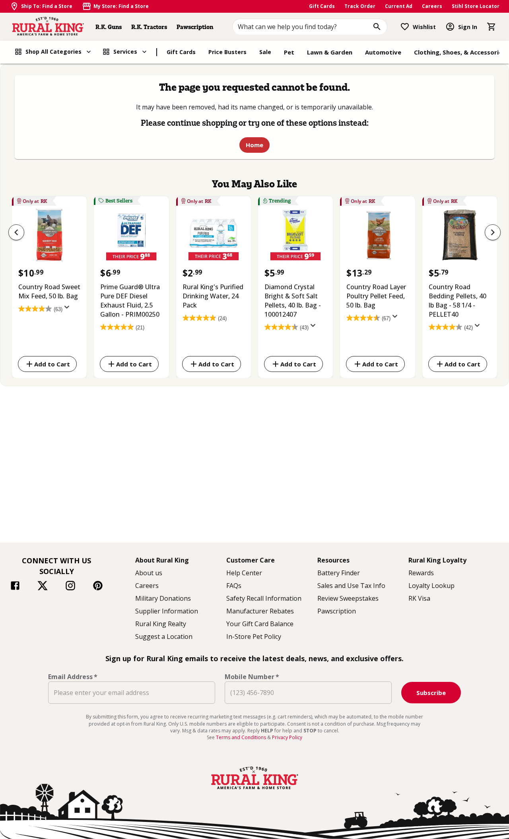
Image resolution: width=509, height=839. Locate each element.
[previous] (16, 232)
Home (254, 145)
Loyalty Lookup (431, 585)
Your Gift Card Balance (259, 623)
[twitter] (42, 587)
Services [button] (125, 51)
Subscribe (431, 693)
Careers (432, 6)
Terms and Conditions (241, 737)
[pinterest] (97, 587)
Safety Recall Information (263, 598)
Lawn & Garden (329, 52)
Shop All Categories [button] (53, 51)
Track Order (359, 6)
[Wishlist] (405, 27)
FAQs (233, 585)
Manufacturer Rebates (260, 611)
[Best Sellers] (131, 237)
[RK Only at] (49, 237)
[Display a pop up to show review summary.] (68, 309)
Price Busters (227, 52)
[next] (493, 232)
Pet (289, 52)
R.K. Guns (108, 26)
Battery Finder (338, 572)
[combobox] (310, 27)
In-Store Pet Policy (253, 636)
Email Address (72, 676)
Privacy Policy (287, 737)
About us (148, 572)
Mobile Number (252, 676)
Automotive (383, 52)
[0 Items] (491, 27)
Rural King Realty (160, 623)
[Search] (377, 26)
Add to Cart (52, 364)
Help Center (244, 572)
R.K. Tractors (149, 26)
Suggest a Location (163, 636)
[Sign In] (450, 27)
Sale (265, 52)
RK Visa (419, 598)
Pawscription (195, 26)
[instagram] (70, 587)
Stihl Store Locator (475, 6)
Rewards (421, 572)
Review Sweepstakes (348, 598)
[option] (49, 285)
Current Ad (398, 6)
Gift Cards (322, 6)
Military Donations (163, 598)
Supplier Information (166, 611)
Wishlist (424, 27)
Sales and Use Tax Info (351, 585)
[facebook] (15, 587)
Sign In (467, 27)
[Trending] (295, 237)
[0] (491, 27)
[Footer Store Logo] (254, 790)
